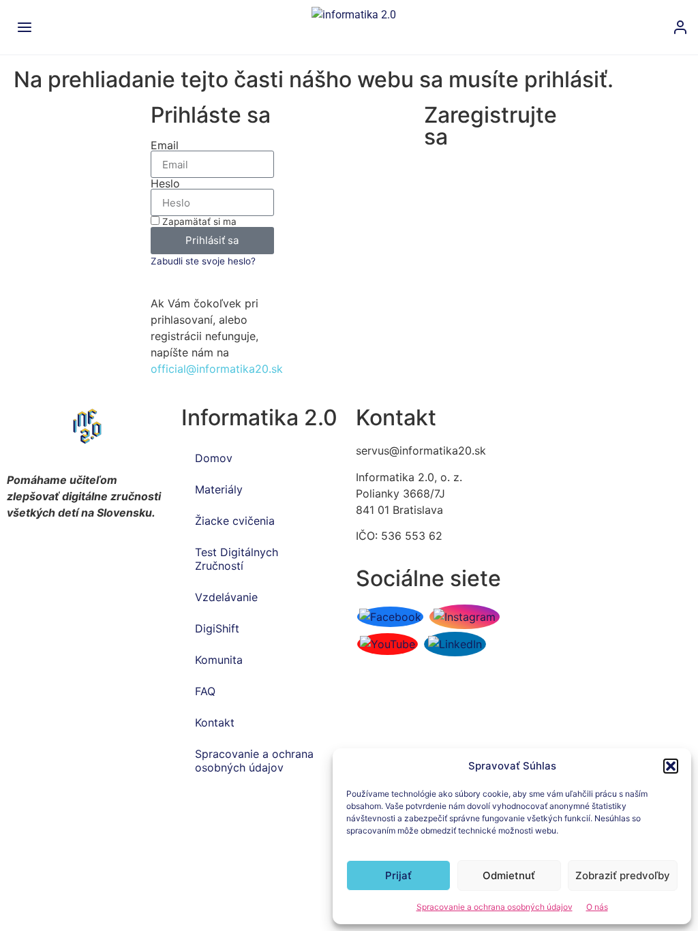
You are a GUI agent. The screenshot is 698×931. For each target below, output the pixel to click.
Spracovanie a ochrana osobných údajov (494, 907)
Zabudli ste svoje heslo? (203, 261)
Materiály (219, 489)
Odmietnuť (509, 875)
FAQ (205, 691)
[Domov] (356, 27)
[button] (671, 766)
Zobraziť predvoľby (622, 875)
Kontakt (214, 722)
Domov (213, 458)
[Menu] (25, 27)
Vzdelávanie (226, 597)
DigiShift (217, 628)
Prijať (398, 875)
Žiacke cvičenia (235, 521)
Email (165, 145)
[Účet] (680, 27)
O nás (597, 907)
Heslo (165, 183)
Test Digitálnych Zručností (236, 559)
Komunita (219, 660)
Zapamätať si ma (198, 221)
